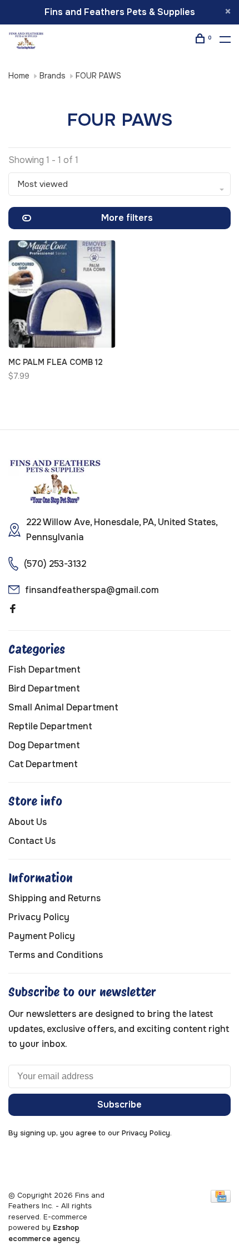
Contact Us (32, 841)
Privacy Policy (38, 917)
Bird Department (44, 688)
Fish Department (44, 669)
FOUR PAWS (98, 76)
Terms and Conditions (55, 955)
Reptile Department (50, 726)
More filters (127, 218)
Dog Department (44, 745)
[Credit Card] (221, 1199)
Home (18, 76)
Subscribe (119, 1104)
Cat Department (43, 764)
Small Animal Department (63, 707)
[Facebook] (12, 609)
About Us (27, 822)
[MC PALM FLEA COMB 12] (62, 296)
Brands (52, 76)
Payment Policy (41, 936)
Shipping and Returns (54, 898)
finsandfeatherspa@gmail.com (92, 590)
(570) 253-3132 (55, 564)
